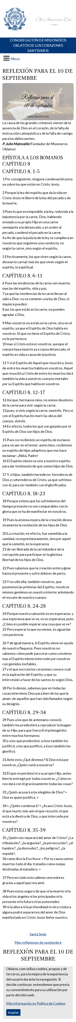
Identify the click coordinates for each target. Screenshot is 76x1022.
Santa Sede (38, 934)
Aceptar (13, 1012)
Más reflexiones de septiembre (38, 942)
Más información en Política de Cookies (35, 1003)
